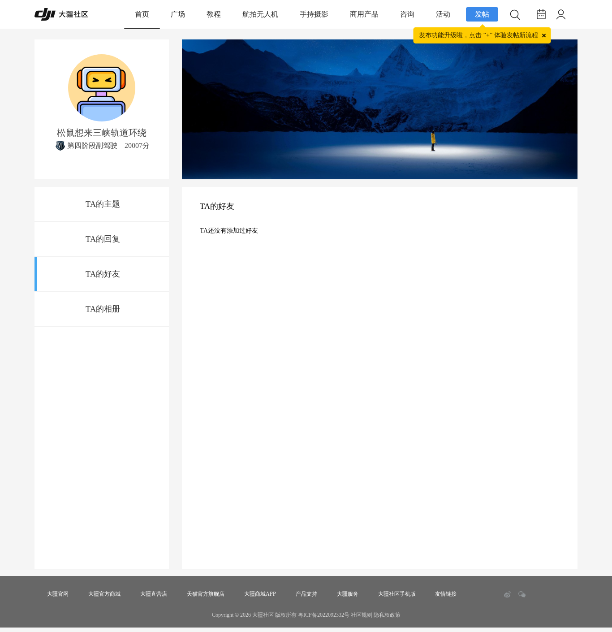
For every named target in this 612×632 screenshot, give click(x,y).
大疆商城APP (260, 594)
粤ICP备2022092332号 (323, 615)
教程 (214, 14)
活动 (443, 14)
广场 (178, 14)
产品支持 (306, 594)
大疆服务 (347, 594)
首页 (142, 14)
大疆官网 (58, 594)
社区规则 (361, 615)
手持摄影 (314, 14)
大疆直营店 (153, 594)
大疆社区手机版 (397, 594)
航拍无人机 (260, 14)
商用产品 (364, 14)
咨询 (407, 14)
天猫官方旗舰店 (205, 594)
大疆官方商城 (104, 594)
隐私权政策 (387, 615)
